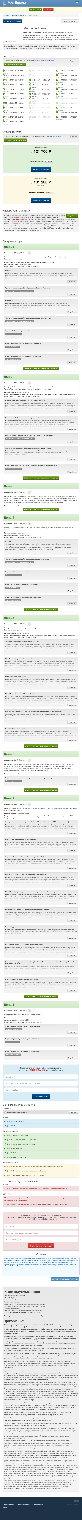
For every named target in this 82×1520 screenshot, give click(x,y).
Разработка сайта (73, 1504)
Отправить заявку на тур (41, 1245)
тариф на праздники (54, 136)
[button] (29, 253)
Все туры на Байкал (19, 15)
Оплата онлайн (37, 1504)
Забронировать (41, 1096)
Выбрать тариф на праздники (15, 140)
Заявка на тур (48, 9)
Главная (7, 15)
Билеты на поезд (8, 1504)
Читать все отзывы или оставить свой (65, 1279)
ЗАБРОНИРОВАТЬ (41, 169)
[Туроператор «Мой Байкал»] (14, 3)
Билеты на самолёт (23, 1504)
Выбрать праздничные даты (15, 64)
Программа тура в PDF (70, 21)
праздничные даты (47, 60)
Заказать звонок (36, 9)
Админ (77, 1501)
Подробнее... (74, 61)
